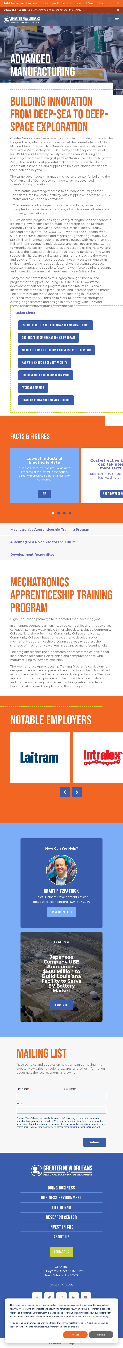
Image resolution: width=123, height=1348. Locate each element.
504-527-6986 (80, 902)
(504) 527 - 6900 (61, 1285)
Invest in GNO (61, 1227)
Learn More (61, 1005)
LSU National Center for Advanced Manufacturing (55, 325)
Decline (101, 1334)
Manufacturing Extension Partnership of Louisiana (56, 350)
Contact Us (61, 1252)
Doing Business (61, 1188)
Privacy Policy (101, 1316)
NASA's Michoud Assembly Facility (45, 363)
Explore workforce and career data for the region (53, 9)
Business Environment (61, 1198)
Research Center (61, 1217)
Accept (75, 1334)
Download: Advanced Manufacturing (46, 400)
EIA (44, 494)
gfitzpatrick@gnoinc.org (50, 902)
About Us (61, 1237)
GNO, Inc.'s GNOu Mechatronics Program (48, 338)
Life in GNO (61, 1207)
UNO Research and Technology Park (46, 375)
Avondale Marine (33, 388)
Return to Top (63, 1343)
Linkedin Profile (62, 912)
